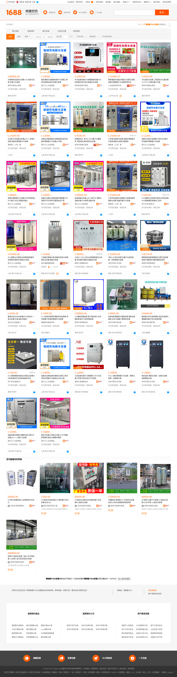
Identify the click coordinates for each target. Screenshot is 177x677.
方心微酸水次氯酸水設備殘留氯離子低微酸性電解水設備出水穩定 (21, 258)
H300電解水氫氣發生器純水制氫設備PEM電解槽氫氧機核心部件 (155, 199)
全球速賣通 (46, 672)
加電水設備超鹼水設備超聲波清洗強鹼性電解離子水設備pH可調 (54, 140)
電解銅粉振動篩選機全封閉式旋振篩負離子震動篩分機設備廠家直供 (155, 258)
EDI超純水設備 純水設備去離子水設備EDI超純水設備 (88, 501)
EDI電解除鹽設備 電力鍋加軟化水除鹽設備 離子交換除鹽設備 (88, 318)
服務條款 (94, 669)
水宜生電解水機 (17, 629)
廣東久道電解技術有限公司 (82, 263)
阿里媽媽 (91, 672)
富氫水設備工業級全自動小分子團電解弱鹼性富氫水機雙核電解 (54, 436)
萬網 (128, 672)
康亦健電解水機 (32, 626)
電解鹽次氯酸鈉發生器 (20, 626)
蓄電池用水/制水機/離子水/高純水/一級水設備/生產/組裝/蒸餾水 (21, 318)
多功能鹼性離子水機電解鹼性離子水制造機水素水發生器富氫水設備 (88, 81)
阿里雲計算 (105, 672)
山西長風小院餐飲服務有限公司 (162, 629)
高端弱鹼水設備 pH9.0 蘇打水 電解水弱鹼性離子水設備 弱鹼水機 (88, 199)
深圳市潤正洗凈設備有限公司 (115, 263)
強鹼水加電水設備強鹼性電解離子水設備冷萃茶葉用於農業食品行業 (54, 199)
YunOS (114, 672)
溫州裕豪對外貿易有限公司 (146, 637)
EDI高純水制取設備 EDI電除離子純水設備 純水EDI (55, 501)
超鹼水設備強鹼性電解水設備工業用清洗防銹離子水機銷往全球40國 (54, 377)
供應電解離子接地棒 (33, 637)
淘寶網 (54, 672)
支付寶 (138, 672)
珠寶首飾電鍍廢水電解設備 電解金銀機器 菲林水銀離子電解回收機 (121, 318)
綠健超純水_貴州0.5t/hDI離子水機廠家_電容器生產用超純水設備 (88, 140)
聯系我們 (122, 669)
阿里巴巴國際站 (21, 672)
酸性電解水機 (31, 629)
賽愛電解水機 (17, 633)
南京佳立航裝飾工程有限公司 (15, 322)
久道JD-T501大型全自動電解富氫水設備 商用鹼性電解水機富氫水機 (88, 258)
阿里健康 (155, 672)
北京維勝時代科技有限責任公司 (147, 626)
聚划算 (65, 672)
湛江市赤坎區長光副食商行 (131, 629)
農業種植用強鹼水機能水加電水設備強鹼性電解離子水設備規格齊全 (121, 81)
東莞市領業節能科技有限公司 (82, 322)
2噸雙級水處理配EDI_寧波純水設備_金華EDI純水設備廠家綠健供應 (121, 501)
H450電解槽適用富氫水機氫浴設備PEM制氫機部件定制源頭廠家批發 (21, 377)
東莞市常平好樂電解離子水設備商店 (80, 626)
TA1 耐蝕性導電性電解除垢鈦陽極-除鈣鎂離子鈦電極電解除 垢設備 (54, 318)
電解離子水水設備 (130, 590)
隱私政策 (103, 669)
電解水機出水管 (46, 626)
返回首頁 (113, 579)
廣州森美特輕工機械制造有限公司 (51, 506)
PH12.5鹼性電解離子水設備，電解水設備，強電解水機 (121, 377)
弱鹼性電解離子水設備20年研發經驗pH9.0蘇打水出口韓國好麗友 (21, 199)
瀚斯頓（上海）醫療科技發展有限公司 (15, 145)
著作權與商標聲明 (74, 669)
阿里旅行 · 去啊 (80, 672)
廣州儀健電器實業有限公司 (48, 263)
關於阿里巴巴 (113, 669)
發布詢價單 (152, 590)
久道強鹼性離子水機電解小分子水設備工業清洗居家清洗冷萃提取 (88, 377)
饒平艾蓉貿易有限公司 (159, 626)
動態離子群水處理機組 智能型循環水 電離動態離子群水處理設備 (155, 318)
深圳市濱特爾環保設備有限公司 (18, 506)
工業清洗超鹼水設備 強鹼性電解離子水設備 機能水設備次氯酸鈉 (121, 140)
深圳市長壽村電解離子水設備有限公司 (95, 626)
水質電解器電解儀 (47, 633)
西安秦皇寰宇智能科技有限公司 (82, 86)
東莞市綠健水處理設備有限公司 (149, 86)
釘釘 (149, 672)
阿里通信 (121, 672)
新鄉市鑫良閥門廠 (148, 322)
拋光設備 (19, 565)
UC (133, 672)
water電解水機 (46, 629)
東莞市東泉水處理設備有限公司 (15, 86)
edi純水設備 (45, 509)
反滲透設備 (12, 565)
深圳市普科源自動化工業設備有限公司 (115, 322)
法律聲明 (86, 669)
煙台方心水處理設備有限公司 (48, 86)
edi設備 (26, 565)
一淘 (71, 672)
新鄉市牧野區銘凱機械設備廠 (149, 263)
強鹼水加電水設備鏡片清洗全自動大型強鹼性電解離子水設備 (155, 140)
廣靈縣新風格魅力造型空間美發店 (163, 633)
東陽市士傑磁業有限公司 (131, 626)
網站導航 (131, 669)
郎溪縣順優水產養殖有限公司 (147, 629)
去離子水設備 (80, 509)
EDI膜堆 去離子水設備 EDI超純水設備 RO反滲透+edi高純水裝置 (155, 501)
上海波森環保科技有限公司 (115, 86)
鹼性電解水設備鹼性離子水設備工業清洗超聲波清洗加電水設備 (54, 81)
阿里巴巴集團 (9, 672)
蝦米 (98, 672)
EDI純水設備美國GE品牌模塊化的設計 (21, 501)
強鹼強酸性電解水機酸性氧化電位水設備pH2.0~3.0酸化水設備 (21, 436)
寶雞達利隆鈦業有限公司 (48, 322)
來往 (144, 672)
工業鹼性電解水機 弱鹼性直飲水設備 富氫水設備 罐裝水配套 (54, 258)
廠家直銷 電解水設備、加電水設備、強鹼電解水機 (155, 377)
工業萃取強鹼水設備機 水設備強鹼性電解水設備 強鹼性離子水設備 (121, 199)
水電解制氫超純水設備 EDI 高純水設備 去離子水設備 (21, 81)
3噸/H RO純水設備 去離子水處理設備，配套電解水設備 (121, 258)
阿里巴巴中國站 (34, 672)
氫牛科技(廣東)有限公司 (149, 204)
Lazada (170, 672)
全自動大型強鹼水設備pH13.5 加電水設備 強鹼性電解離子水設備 (21, 140)
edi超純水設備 (90, 509)
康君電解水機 (46, 637)
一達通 (163, 672)
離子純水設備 (56, 509)
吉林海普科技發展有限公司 (85, 506)
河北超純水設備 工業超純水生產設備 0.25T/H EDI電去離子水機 (155, 81)
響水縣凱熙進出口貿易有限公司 (133, 633)
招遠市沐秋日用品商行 (144, 633)
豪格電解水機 (31, 633)
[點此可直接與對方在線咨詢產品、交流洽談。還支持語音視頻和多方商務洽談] (34, 96)
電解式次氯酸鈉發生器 (20, 637)
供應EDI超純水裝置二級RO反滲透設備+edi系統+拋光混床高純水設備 (21, 557)
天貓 (60, 672)
